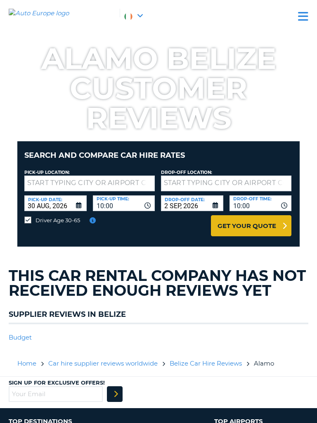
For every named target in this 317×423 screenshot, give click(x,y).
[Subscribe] (115, 394)
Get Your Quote (247, 226)
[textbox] (89, 183)
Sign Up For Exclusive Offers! (57, 382)
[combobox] (124, 203)
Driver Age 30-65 (57, 220)
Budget (20, 337)
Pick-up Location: (47, 172)
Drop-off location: (186, 172)
